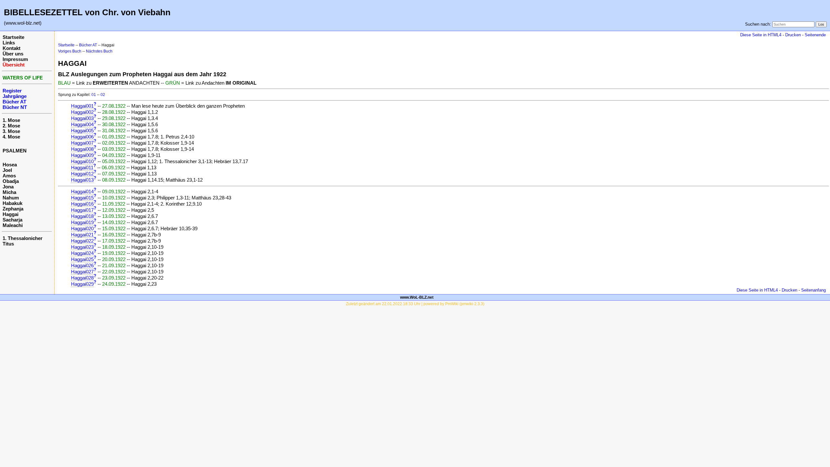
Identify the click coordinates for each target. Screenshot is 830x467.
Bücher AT (88, 45)
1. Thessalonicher (22, 238)
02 (103, 94)
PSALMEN (15, 150)
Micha (9, 192)
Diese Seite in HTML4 (760, 34)
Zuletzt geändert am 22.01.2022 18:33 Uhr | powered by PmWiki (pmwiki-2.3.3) (415, 304)
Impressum (15, 59)
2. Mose (11, 125)
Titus (8, 243)
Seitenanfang (813, 290)
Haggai (10, 214)
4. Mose (11, 136)
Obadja (11, 181)
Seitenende (815, 34)
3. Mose (11, 131)
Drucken (793, 34)
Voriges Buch (69, 51)
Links (9, 42)
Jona (8, 186)
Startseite (13, 37)
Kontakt (11, 48)
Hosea (10, 164)
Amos (9, 175)
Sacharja (12, 219)
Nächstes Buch (99, 51)
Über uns (13, 53)
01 (93, 94)
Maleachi (13, 225)
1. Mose (11, 120)
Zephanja (13, 208)
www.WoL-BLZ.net (416, 297)
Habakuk (12, 203)
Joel (7, 170)
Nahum (11, 197)
